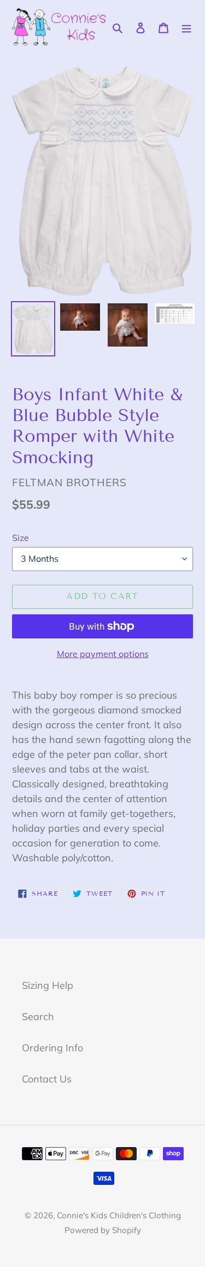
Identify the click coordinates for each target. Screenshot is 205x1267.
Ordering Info (52, 1047)
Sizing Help (47, 985)
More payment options (103, 653)
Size (20, 537)
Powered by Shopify (103, 1230)
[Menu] (186, 26)
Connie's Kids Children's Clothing (119, 1215)
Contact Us (47, 1079)
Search (38, 1016)
